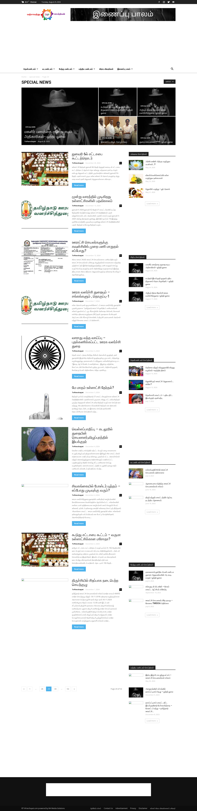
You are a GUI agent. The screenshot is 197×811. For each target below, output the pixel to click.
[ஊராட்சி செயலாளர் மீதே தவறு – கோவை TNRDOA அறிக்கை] (136, 604)
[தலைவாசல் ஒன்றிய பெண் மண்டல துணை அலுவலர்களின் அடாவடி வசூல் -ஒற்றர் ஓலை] (136, 576)
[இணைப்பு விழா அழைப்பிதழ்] (118, 131)
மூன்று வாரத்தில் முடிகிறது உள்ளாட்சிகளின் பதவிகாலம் (92, 199)
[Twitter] (168, 2)
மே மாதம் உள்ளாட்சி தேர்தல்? (93, 388)
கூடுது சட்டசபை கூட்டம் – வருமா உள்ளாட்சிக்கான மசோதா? (96, 537)
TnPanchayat (30, 141)
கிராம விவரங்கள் (106, 69)
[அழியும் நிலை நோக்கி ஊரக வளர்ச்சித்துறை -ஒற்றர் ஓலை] (156, 102)
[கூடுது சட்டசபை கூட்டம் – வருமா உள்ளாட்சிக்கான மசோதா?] (44, 550)
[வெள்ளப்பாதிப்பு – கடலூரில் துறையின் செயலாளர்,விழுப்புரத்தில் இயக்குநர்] (44, 444)
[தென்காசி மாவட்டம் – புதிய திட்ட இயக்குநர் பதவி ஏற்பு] (136, 399)
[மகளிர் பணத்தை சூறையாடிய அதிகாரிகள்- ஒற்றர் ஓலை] (59, 121)
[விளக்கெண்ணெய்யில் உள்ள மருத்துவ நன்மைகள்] (136, 179)
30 (55, 689)
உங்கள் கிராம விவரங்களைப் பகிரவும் (163, 808)
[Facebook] (159, 2)
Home (24, 77)
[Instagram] (164, 2)
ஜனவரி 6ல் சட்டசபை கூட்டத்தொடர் (87, 156)
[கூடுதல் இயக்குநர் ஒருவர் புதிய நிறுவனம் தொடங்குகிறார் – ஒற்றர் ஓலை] (118, 102)
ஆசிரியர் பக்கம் (95, 808)
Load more (151, 203)
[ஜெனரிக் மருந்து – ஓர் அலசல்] (136, 193)
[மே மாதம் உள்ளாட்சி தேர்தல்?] (44, 402)
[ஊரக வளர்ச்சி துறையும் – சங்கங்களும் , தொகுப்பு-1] (44, 307)
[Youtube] (173, 2)
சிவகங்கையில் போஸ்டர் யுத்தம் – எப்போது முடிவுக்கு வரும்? (96, 488)
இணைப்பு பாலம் (123, 69)
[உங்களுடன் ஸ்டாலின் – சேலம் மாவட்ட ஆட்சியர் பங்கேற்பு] (136, 590)
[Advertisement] (98, 44)
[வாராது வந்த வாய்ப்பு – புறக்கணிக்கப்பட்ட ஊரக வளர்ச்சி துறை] (44, 353)
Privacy (133, 808)
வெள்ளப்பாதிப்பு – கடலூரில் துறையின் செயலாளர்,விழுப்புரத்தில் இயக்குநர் (92, 435)
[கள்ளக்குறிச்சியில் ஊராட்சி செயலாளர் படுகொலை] (136, 473)
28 (42, 689)
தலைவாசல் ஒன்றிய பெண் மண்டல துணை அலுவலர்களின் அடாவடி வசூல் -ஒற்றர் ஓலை (160, 575)
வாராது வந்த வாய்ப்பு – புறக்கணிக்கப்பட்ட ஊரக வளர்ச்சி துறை (96, 342)
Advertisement (121, 808)
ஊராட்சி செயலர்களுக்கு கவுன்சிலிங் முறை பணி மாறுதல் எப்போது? (95, 246)
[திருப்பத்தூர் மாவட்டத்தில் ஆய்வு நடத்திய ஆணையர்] (136, 501)
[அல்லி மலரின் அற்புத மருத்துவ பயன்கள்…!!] (136, 165)
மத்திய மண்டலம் (86, 69)
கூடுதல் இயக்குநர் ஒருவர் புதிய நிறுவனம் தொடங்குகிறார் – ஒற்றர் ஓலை (159, 281)
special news (34, 77)
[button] (172, 69)
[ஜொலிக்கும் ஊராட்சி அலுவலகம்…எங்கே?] (136, 385)
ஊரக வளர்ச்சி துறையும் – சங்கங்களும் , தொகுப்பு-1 (91, 294)
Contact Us (108, 808)
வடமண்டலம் (47, 69)
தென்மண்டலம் (30, 69)
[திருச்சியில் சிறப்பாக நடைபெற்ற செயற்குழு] (44, 595)
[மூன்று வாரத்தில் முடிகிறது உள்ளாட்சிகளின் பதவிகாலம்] (44, 211)
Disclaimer (143, 808)
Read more (79, 185)
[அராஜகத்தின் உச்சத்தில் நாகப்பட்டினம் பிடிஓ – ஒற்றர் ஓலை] (136, 692)
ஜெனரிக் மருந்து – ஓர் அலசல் (158, 189)
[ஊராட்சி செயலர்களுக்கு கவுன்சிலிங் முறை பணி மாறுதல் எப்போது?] (44, 257)
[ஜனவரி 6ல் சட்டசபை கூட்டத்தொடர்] (44, 169)
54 (68, 689)
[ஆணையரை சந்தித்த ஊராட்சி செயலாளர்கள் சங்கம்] (136, 487)
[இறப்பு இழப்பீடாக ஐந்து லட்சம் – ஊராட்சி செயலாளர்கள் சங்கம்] (136, 679)
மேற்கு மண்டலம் (65, 69)
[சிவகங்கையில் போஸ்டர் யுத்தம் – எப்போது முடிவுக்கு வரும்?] (44, 501)
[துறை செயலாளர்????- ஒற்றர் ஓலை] (156, 131)
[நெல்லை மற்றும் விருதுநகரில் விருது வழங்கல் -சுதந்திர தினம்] (136, 371)
